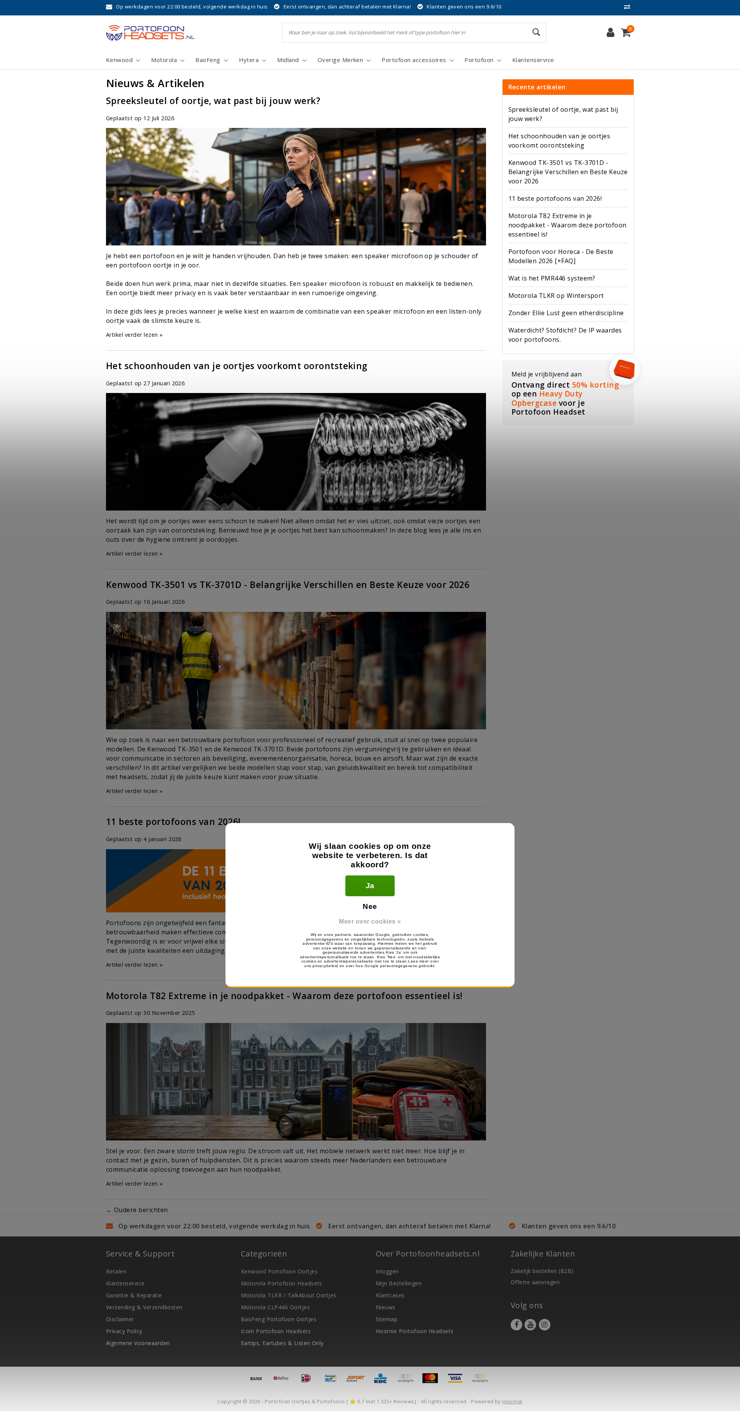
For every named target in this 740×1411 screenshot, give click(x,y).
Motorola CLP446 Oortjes (275, 1307)
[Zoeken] (537, 32)
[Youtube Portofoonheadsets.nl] (530, 1324)
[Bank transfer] (259, 1381)
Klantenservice (125, 1283)
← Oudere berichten (137, 1210)
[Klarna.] (481, 1381)
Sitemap (386, 1319)
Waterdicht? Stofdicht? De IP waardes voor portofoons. (565, 335)
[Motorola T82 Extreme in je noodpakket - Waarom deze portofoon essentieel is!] (296, 1084)
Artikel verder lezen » (134, 334)
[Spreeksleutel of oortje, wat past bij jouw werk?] (296, 189)
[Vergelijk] (629, 6)
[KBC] (383, 1381)
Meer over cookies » (370, 921)
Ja (370, 886)
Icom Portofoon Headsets (276, 1331)
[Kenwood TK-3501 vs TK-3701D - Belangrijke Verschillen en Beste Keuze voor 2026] (296, 673)
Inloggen (387, 1271)
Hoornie (512, 1401)
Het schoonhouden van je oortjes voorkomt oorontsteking (237, 365)
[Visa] (458, 1381)
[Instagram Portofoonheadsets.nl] (544, 1324)
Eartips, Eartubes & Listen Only (282, 1343)
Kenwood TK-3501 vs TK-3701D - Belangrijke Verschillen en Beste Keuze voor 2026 (287, 584)
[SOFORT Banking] (358, 1381)
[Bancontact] (333, 1381)
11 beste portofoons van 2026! (173, 821)
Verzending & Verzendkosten (144, 1307)
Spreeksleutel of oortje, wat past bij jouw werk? (213, 100)
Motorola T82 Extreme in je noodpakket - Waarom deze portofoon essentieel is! (284, 995)
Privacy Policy (124, 1331)
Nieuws (385, 1307)
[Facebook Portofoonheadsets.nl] (516, 1324)
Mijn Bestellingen (399, 1283)
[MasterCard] (432, 1381)
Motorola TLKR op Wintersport (556, 295)
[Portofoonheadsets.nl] (150, 32)
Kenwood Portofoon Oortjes (279, 1271)
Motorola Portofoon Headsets (281, 1283)
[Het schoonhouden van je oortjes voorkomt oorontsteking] (296, 454)
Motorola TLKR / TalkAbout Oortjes (288, 1295)
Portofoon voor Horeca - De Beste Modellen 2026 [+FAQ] (561, 256)
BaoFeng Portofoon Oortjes (278, 1319)
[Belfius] (283, 1381)
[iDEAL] (308, 1381)
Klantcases (390, 1295)
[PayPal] (408, 1381)
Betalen (116, 1271)
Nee (370, 906)
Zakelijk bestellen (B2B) (542, 1271)
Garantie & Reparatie (134, 1295)
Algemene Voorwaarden (138, 1343)
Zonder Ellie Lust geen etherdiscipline (566, 313)
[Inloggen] (610, 33)
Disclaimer (120, 1319)
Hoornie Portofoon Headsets (414, 1331)
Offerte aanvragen (535, 1282)
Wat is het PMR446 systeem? (551, 278)
